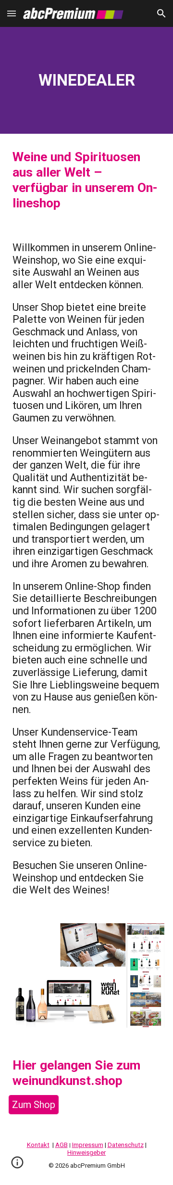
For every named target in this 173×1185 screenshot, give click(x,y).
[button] (11, 13)
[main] (86, 80)
